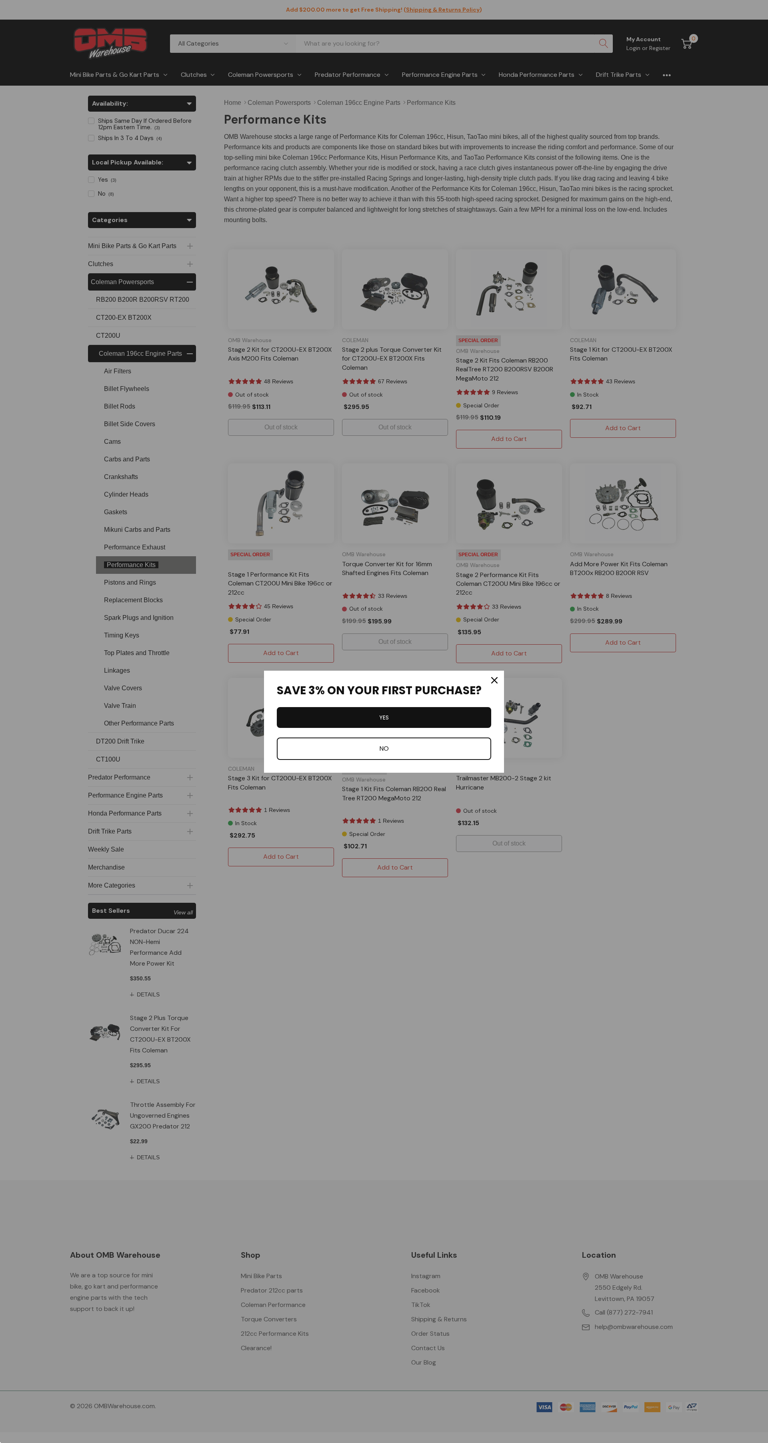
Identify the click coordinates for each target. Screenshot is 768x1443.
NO (384, 748)
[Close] (494, 680)
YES (384, 717)
